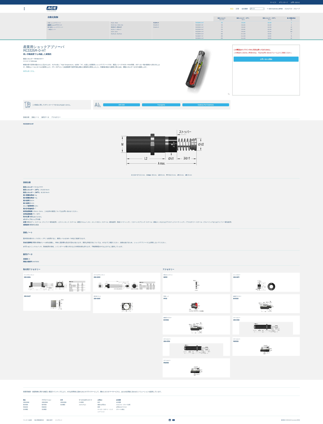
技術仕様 (26, 117)
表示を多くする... (29, 71)
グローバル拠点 (120, 409)
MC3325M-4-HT (200, 31)
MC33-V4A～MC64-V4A (117, 25)
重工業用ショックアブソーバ (55, 27)
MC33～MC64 (114, 22)
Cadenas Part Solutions (206, 105)
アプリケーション (46, 400)
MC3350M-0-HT (200, 33)
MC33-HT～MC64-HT (116, 27)
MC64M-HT (156, 27)
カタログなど (82, 404)
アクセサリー (56, 117)
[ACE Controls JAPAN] (51, 8)
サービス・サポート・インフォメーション (105, 410)
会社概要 (118, 400)
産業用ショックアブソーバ (55, 25)
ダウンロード (283, 2)
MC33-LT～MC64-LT (116, 29)
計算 (61, 400)
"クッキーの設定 (27, 420)
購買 (99, 407)
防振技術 (25, 407)
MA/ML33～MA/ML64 (116, 34)
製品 (24, 400)
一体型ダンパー (52, 29)
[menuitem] (231, 8)
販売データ (45, 117)
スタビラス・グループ (292, 9)
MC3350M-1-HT (199, 36)
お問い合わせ (295, 2)
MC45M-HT (156, 25)
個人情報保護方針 (39, 420)
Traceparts (161, 105)
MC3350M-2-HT (200, 38)
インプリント (58, 420)
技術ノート (35, 117)
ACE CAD (122, 105)
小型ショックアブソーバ (54, 22)
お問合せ (100, 400)
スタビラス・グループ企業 (123, 404)
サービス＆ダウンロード (85, 400)
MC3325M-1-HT (199, 25)
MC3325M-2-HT (200, 27)
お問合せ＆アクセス (121, 407)
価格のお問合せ (102, 404)
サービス (273, 2)
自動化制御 (26, 402)
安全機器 (25, 409)
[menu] (239, 8)
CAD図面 (81, 402)
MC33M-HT (156, 22)
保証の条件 (49, 420)
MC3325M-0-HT (200, 22)
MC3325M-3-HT (199, 29)
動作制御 (25, 404)
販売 (99, 402)
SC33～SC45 (114, 31)
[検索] (263, 8)
